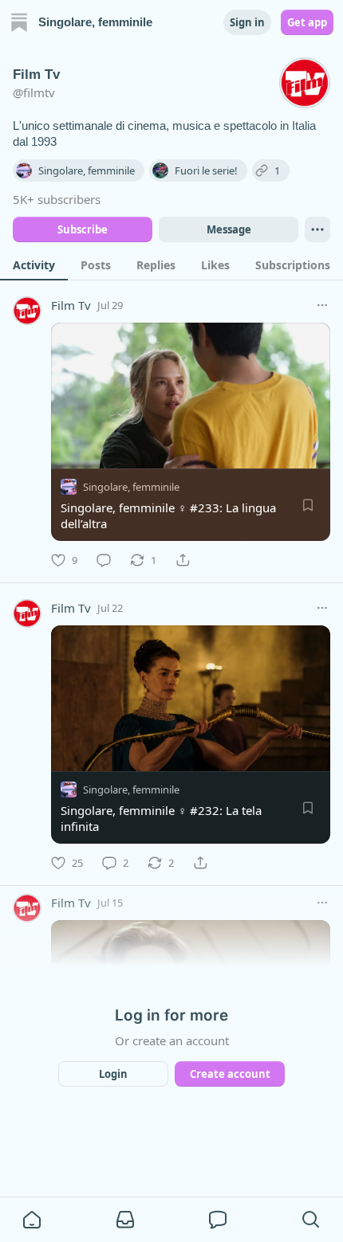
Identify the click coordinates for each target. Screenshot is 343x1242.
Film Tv (71, 305)
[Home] (19, 22)
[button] (32, 1219)
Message (229, 229)
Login (113, 1074)
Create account (230, 1074)
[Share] (182, 560)
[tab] (34, 264)
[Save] (308, 505)
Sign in (247, 22)
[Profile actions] (317, 229)
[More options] (322, 305)
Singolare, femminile (131, 487)
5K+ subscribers (57, 199)
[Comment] (103, 560)
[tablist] (171, 264)
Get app (307, 22)
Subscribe (82, 229)
